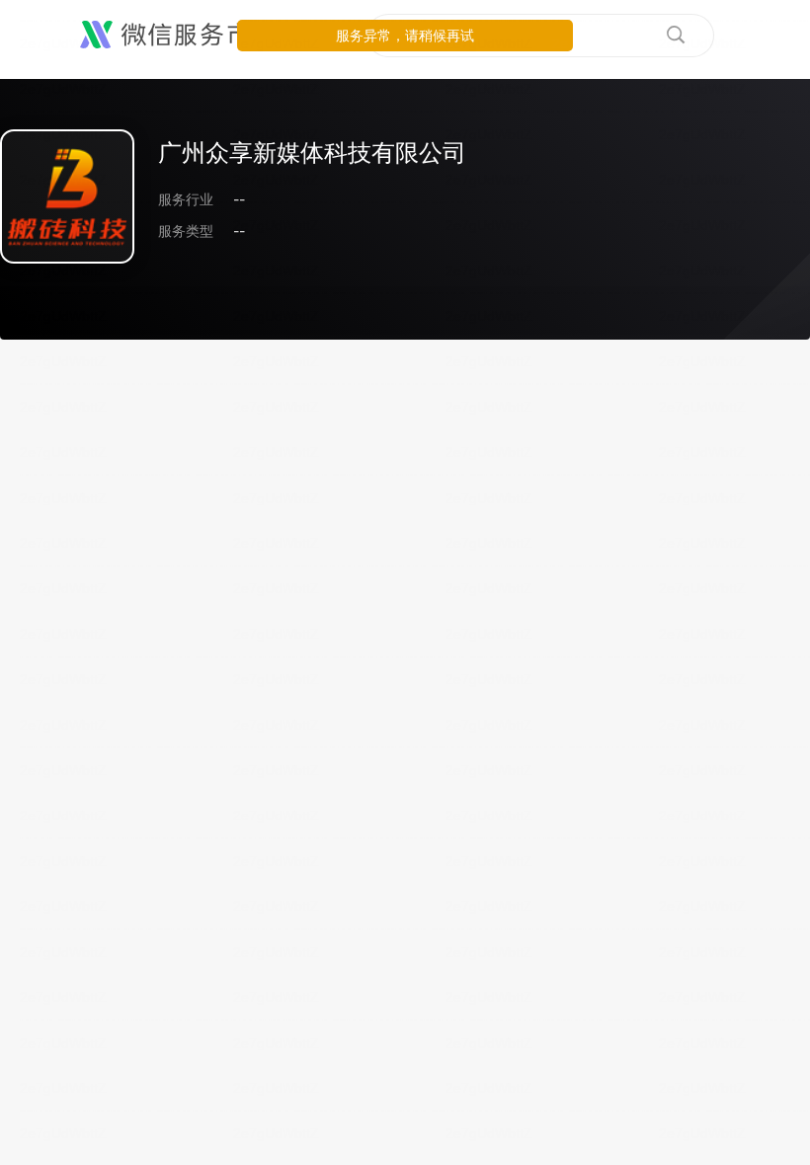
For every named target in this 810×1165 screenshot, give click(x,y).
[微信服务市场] (177, 35)
